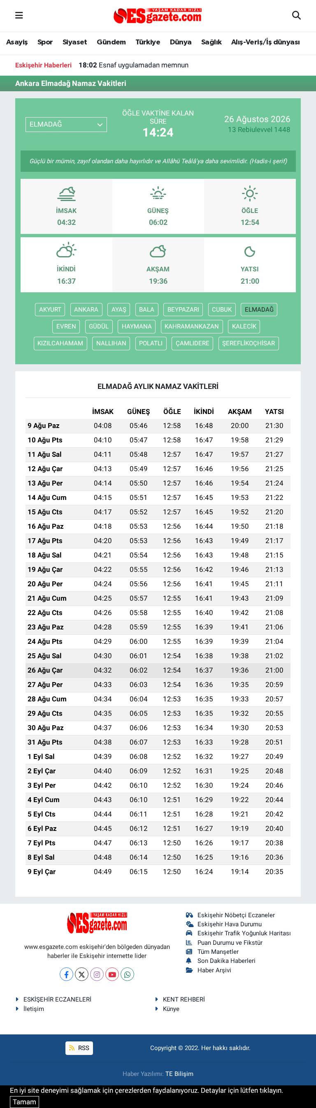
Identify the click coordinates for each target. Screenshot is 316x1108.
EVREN (66, 326)
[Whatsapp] (127, 974)
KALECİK (244, 326)
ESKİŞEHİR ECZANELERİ (57, 999)
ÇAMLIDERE (192, 343)
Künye (171, 1009)
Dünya (181, 42)
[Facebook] (66, 974)
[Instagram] (97, 974)
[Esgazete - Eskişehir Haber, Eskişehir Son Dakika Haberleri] (157, 15)
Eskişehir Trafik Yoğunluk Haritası (244, 933)
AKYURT (50, 309)
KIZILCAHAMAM (60, 343)
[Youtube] (112, 974)
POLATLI (151, 343)
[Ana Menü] (19, 16)
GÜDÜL (99, 326)
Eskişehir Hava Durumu (230, 924)
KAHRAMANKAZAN (192, 326)
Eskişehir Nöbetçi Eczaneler (236, 915)
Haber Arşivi (214, 970)
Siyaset (75, 42)
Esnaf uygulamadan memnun (133, 65)
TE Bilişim (179, 1074)
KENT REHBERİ (184, 999)
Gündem (111, 42)
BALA (146, 309)
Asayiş (17, 42)
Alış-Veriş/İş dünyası (265, 42)
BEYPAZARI (183, 309)
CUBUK (222, 309)
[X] (81, 974)
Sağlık (211, 42)
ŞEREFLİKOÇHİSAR (248, 343)
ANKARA (86, 309)
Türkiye (147, 42)
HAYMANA (137, 326)
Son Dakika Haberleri (227, 961)
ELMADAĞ (259, 309)
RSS (83, 1048)
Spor (45, 42)
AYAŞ (119, 309)
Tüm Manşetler (218, 951)
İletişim (33, 1009)
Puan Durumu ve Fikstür (230, 942)
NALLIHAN (111, 343)
